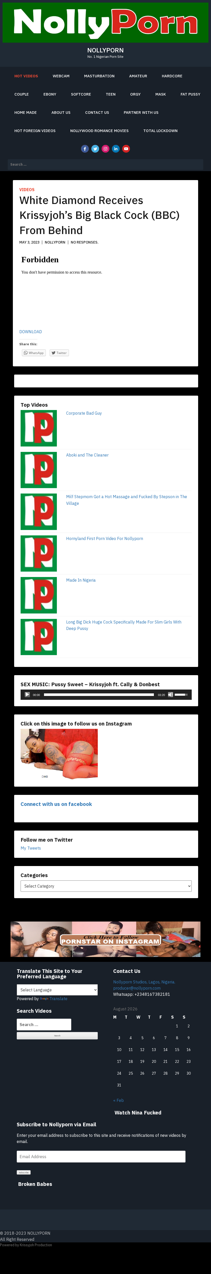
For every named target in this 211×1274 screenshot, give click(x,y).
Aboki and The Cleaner (87, 455)
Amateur (138, 75)
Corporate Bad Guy (84, 413)
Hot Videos (26, 75)
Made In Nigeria (81, 580)
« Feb (118, 1100)
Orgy (135, 94)
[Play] (27, 694)
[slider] (99, 694)
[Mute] (170, 694)
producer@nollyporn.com (137, 988)
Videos (26, 189)
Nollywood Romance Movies (99, 130)
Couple (21, 94)
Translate (58, 998)
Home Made (25, 112)
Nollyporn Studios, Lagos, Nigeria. (144, 981)
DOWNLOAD (30, 331)
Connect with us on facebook (56, 804)
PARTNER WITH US (141, 112)
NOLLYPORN (105, 50)
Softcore (81, 94)
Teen (111, 94)
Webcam (61, 75)
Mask (160, 94)
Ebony (49, 94)
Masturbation (99, 75)
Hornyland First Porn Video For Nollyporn (104, 538)
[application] (106, 695)
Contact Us (97, 112)
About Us (61, 112)
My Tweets (31, 848)
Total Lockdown (160, 130)
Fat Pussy (190, 94)
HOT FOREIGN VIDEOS (35, 130)
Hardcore (172, 75)
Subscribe (24, 1172)
